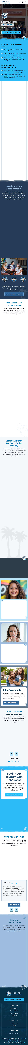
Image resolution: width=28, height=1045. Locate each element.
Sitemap (23, 1038)
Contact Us (14, 1015)
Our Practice (14, 1008)
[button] (25, 2)
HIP (24, 1043)
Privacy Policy (7, 1040)
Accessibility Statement (18, 1040)
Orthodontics (14, 1011)
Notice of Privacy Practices (14, 1041)
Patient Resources (14, 1013)
